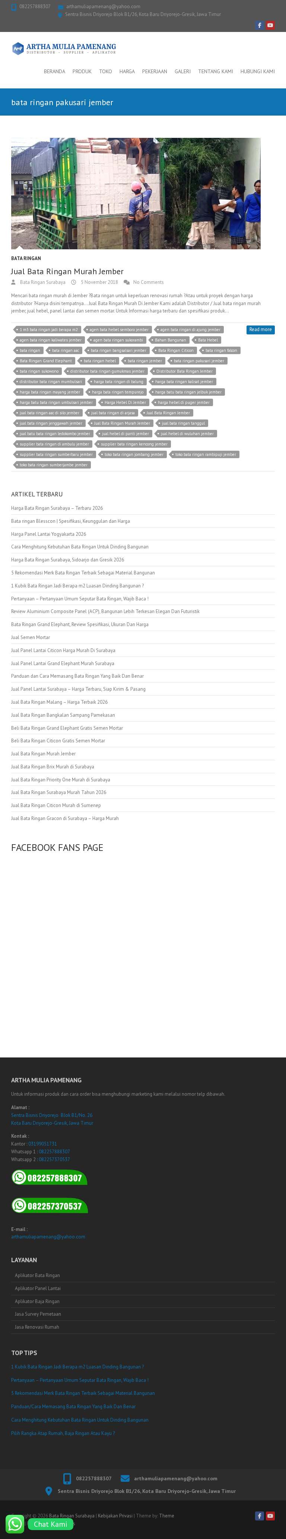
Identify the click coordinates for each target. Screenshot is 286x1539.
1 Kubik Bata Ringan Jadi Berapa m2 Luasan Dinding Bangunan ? (77, 586)
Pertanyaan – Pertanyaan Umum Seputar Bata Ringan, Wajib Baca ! (80, 599)
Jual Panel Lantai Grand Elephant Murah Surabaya (62, 663)
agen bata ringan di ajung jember (190, 329)
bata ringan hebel (100, 360)
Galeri (183, 71)
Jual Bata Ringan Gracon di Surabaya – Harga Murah (65, 818)
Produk (82, 71)
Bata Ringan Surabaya (42, 282)
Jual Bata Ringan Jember (168, 412)
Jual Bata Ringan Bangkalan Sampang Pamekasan (63, 715)
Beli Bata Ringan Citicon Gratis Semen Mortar (58, 741)
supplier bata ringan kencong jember (134, 444)
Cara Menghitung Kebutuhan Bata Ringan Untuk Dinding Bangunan (80, 547)
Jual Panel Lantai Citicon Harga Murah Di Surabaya (63, 650)
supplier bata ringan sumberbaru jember (56, 454)
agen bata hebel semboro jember (119, 329)
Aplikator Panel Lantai (38, 1288)
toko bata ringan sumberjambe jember (54, 464)
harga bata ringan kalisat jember (184, 381)
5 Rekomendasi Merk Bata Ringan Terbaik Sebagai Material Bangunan (83, 573)
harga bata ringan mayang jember (50, 392)
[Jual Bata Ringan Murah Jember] (143, 193)
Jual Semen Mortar (30, 637)
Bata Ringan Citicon (176, 350)
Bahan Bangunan (170, 340)
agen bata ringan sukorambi (118, 340)
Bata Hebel (208, 340)
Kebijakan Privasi (115, 1516)
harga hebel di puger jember (184, 402)
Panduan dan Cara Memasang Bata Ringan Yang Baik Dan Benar (77, 676)
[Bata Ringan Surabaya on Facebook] (259, 25)
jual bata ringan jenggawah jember (51, 423)
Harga (127, 71)
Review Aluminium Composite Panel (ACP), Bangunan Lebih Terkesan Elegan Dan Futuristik (105, 611)
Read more (261, 329)
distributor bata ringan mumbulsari (51, 381)
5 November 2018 (99, 282)
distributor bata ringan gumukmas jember (107, 371)
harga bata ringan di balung (118, 381)
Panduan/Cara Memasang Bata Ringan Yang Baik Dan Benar (73, 1406)
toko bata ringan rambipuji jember (205, 454)
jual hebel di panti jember (125, 433)
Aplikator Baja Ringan (37, 1301)
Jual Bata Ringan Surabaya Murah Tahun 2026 (58, 792)
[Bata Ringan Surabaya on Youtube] (270, 25)
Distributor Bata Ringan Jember (184, 371)
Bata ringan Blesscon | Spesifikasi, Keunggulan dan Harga (70, 521)
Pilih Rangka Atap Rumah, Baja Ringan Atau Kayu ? (63, 1433)
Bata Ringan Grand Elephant (46, 360)
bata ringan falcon (221, 350)
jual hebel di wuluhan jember (187, 433)
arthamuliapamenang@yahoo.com (103, 6)
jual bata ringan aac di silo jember (49, 412)
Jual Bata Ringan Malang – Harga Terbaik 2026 (59, 702)
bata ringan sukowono (39, 371)
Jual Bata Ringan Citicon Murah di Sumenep (56, 805)
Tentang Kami (215, 71)
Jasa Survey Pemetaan (38, 1314)
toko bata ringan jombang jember (134, 454)
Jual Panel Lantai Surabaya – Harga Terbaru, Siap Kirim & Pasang (78, 689)
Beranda (54, 71)
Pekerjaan (154, 71)
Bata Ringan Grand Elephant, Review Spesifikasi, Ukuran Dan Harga (80, 624)
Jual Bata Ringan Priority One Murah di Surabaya (60, 780)
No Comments (148, 282)
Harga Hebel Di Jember (125, 402)
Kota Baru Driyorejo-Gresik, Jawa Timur (52, 1123)
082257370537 (54, 1159)
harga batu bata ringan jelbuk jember (188, 392)
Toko (105, 71)
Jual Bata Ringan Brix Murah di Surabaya (52, 767)
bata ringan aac (65, 350)
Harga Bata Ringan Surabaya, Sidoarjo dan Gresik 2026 (67, 560)
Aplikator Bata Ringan (37, 1275)
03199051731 (42, 1144)
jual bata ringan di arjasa (113, 412)
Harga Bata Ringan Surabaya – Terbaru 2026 (57, 508)
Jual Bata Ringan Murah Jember (67, 271)
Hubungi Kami (258, 71)
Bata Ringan (26, 258)
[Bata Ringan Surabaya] (64, 48)
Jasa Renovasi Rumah (37, 1327)
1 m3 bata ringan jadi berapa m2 (49, 329)
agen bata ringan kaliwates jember (51, 340)
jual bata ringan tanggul (183, 423)
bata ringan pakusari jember (199, 360)
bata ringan (30, 350)
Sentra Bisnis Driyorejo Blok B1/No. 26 (51, 1115)
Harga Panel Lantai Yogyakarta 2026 (48, 534)
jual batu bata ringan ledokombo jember (55, 433)
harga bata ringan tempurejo (117, 392)
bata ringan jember (145, 360)
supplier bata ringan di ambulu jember (54, 444)
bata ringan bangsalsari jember (118, 350)
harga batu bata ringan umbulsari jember (56, 402)
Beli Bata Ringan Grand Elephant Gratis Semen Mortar (67, 728)
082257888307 (35, 6)
